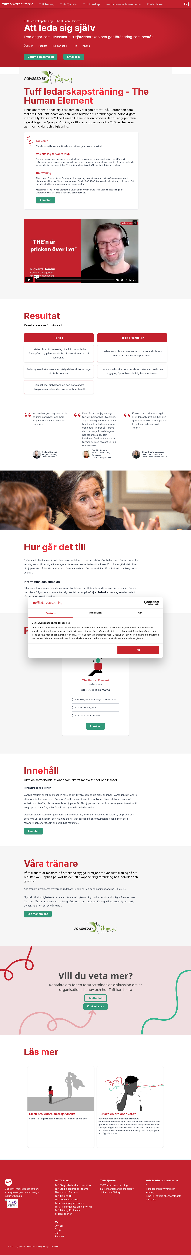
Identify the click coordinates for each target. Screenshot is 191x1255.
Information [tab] (95, 612)
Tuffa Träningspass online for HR (73, 1206)
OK (138, 650)
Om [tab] (140, 612)
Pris (75, 45)
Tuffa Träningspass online (69, 1203)
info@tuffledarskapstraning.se (105, 592)
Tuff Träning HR (63, 1196)
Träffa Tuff (95, 998)
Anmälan (45, 200)
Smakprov (74, 56)
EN (185, 4)
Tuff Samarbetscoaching (114, 1185)
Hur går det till (60, 45)
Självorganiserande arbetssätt (117, 1188)
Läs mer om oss (37, 913)
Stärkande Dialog (110, 1192)
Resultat (42, 45)
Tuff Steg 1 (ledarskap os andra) (73, 1185)
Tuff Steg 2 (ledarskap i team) (71, 1188)
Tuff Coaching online (66, 1199)
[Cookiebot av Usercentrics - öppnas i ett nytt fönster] (146, 603)
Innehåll (86, 45)
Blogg (58, 1229)
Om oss (59, 1225)
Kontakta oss (95, 1006)
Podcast (59, 1236)
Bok (57, 1232)
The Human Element (66, 1192)
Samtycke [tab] (51, 613)
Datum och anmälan (40, 56)
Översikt (28, 45)
